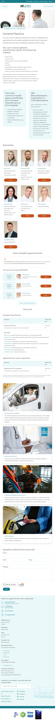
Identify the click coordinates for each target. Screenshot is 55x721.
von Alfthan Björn (9, 239)
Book (10, 180)
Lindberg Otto (42, 168)
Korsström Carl (25, 168)
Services (13, 28)
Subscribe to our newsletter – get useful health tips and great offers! (16, 681)
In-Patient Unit (7, 665)
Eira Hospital (29, 1)
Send (6, 589)
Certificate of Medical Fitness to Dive (14, 495)
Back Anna (7, 168)
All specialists (9, 615)
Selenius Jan (24, 204)
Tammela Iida (42, 204)
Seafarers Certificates (10, 456)
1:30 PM (9, 277)
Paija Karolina (8, 204)
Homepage (7, 28)
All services (8, 611)
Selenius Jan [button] (25, 274)
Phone (31, 560)
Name (5, 553)
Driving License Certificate (12, 413)
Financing (6, 657)
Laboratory (6, 652)
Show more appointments (27, 303)
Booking (36, 1)
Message (6, 566)
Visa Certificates (9, 536)
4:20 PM (9, 286)
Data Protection (6, 696)
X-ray (4, 655)
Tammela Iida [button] (26, 284)
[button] (3, 1)
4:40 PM (9, 295)
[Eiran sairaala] (25, 6)
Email (5, 560)
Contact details (43, 1)
